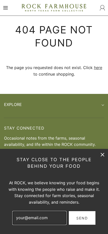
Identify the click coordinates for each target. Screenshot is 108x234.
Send (82, 218)
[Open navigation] (5, 8)
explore (13, 104)
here (98, 67)
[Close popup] (102, 154)
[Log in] (102, 8)
